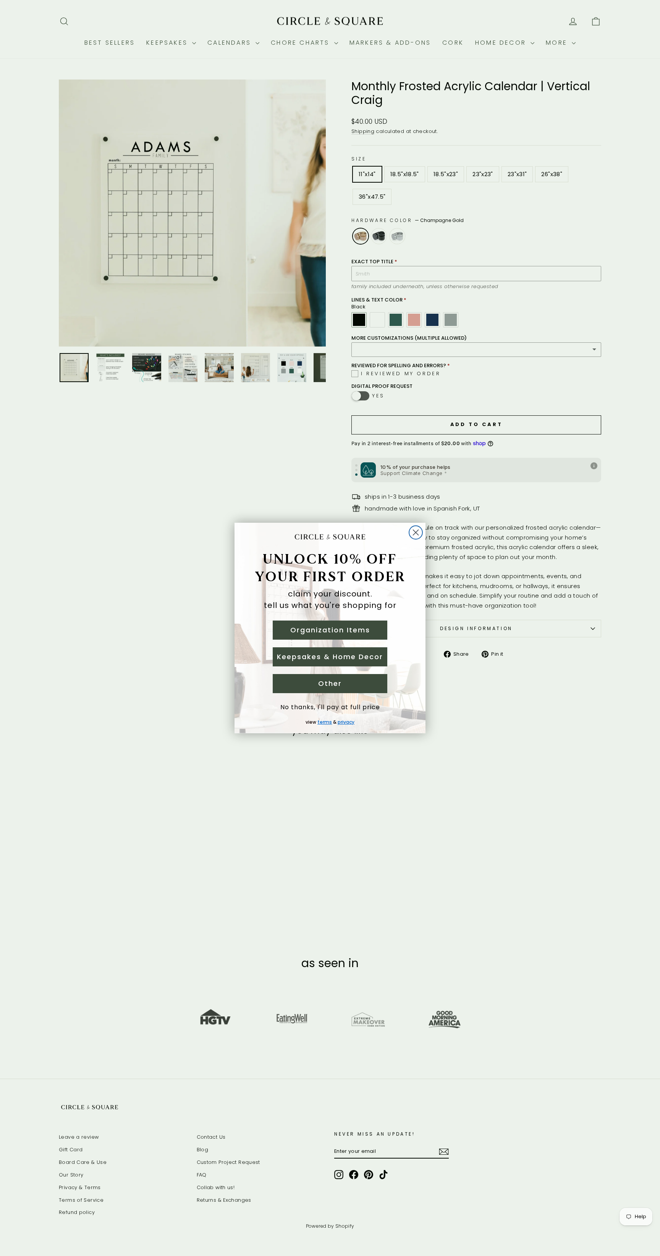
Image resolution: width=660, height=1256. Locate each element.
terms (324, 722)
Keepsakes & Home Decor (330, 656)
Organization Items (330, 630)
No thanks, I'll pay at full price (330, 707)
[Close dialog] (415, 532)
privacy (346, 722)
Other (330, 683)
